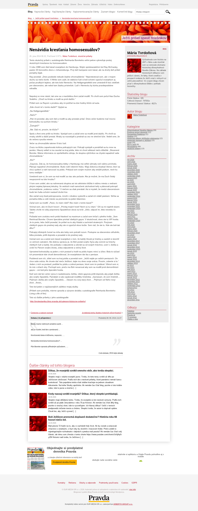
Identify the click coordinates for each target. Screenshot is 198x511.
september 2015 (133, 249)
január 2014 (132, 259)
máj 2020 (131, 225)
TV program (132, 317)
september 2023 (133, 208)
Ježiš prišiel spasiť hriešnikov (46, 18)
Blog (30, 11)
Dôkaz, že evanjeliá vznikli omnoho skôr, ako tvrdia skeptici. (81, 370)
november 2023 (133, 206)
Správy (45, 4)
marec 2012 (132, 296)
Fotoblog (130, 311)
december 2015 (133, 247)
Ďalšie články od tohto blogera (52, 365)
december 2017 (133, 241)
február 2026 (132, 166)
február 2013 (132, 276)
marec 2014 (132, 257)
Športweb (53, 4)
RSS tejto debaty (116, 353)
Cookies (124, 483)
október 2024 (132, 194)
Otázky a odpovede (87, 483)
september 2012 (133, 286)
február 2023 (132, 215)
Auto (60, 4)
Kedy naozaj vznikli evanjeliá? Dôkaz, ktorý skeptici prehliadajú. (83, 394)
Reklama (72, 483)
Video (110, 4)
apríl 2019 (131, 237)
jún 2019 (130, 235)
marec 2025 (132, 186)
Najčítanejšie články (61, 11)
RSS (164, 49)
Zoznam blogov (108, 11)
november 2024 (133, 192)
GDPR (134, 483)
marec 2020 (132, 229)
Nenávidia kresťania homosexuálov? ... (46, 341)
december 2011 (133, 300)
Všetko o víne (132, 319)
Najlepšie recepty (134, 313)
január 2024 (132, 202)
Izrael (129, 142)
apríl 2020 (131, 227)
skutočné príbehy (85, 56)
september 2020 (133, 221)
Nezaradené (132, 147)
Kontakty (61, 483)
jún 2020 (130, 223)
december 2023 (133, 204)
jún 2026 (130, 160)
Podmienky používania (108, 483)
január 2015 (132, 251)
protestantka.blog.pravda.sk (137, 56)
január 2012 (132, 298)
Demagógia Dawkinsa (136, 134)
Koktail (66, 4)
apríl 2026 (131, 162)
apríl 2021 (131, 217)
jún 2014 (130, 253)
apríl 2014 (131, 255)
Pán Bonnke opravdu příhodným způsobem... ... (49, 347)
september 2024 (133, 196)
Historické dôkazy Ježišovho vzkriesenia (143, 138)
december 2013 (133, 261)
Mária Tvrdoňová (70, 56)
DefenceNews (119, 4)
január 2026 (132, 168)
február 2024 (132, 200)
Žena (80, 4)
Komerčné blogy (124, 11)
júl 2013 (130, 265)
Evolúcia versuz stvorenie (137, 132)
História (130, 136)
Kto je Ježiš (131, 144)
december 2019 (133, 233)
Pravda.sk (131, 315)
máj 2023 (131, 213)
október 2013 (132, 263)
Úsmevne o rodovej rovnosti (42, 313)
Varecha (86, 4)
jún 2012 (130, 290)
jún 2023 (130, 211)
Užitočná (102, 4)
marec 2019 (132, 239)
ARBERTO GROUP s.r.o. (123, 504)
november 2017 (133, 243)
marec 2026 (132, 164)
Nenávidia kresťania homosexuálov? (76, 18)
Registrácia (153, 4)
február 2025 (132, 188)
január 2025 (132, 190)
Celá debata (103, 353)
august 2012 (132, 288)
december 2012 (133, 280)
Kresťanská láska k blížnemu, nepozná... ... (48, 335)
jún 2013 (130, 267)
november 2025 (133, 172)
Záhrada (94, 4)
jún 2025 (130, 182)
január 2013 (132, 278)
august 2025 (132, 178)
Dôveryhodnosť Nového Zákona (140, 130)
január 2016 (132, 245)
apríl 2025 (131, 184)
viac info (132, 490)
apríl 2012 (131, 294)
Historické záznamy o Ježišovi (139, 140)
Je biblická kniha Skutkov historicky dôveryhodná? (101, 313)
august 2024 (132, 198)
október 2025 (132, 174)
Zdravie (73, 4)
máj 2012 (131, 292)
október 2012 (132, 284)
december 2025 (133, 170)
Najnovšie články (42, 11)
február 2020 (132, 231)
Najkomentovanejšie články (86, 11)
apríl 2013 (131, 271)
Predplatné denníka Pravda (64, 462)
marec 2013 (132, 273)
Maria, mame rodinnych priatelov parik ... (47, 324)
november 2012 (133, 282)
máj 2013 (131, 269)
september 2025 (133, 176)
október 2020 (132, 219)
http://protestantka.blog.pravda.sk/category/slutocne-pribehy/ (58, 301)
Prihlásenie (163, 4)
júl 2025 (130, 180)
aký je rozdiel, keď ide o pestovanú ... (45, 330)
